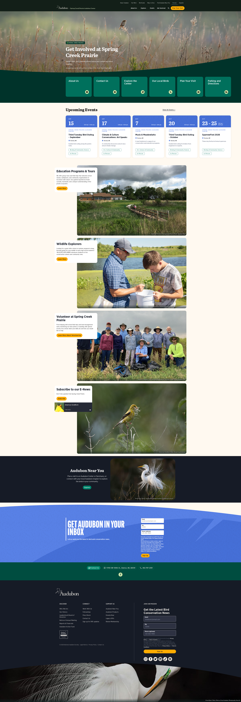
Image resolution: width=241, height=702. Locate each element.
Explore (143, 8)
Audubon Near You (112, 609)
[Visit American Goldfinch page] (73, 407)
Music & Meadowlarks (148, 136)
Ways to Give (151, 3)
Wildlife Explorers (68, 244)
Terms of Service (158, 538)
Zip (143, 525)
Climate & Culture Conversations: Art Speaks (115, 136)
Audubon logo (62, 7)
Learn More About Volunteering (69, 335)
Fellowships (87, 612)
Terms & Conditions (151, 551)
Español (181, 3)
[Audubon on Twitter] (155, 659)
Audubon (67, 592)
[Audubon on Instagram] (146, 659)
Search (168, 8)
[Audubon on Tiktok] (165, 659)
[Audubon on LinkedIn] (160, 659)
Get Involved (161, 8)
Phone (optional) (146, 531)
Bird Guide (142, 3)
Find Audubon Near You (163, 3)
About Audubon (124, 3)
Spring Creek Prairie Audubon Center (82, 8)
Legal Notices (84, 644)
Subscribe (61, 399)
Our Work (133, 3)
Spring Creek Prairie (75, 43)
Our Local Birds (160, 80)
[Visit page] (131, 200)
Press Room (87, 615)
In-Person (73, 153)
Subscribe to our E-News (73, 389)
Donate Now (110, 615)
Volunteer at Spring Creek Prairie (74, 318)
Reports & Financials (66, 623)
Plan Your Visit (177, 8)
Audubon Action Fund (66, 627)
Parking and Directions (214, 82)
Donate (175, 3)
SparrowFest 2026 (215, 136)
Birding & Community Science (79, 150)
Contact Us (102, 80)
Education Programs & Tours (75, 171)
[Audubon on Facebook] (151, 659)
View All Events (168, 110)
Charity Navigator (63, 634)
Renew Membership (112, 622)
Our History (63, 612)
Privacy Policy (148, 538)
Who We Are (63, 609)
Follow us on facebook (120, 575)
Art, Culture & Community (111, 150)
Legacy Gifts (110, 618)
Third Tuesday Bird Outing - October (182, 136)
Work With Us (87, 609)
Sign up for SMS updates (91, 622)
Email (143, 519)
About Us (134, 8)
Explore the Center (130, 82)
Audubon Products (112, 612)
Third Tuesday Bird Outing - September (81, 136)
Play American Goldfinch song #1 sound (90, 410)
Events (152, 8)
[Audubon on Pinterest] (170, 659)
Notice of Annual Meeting (68, 620)
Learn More (62, 188)
